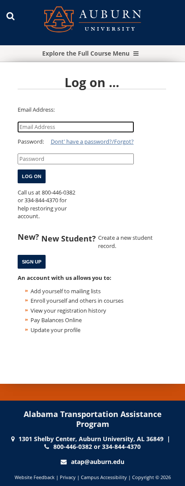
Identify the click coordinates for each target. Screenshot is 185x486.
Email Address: (36, 109)
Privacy (68, 477)
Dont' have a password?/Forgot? (92, 141)
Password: (31, 141)
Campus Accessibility (104, 477)
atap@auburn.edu (97, 462)
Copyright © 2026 (151, 477)
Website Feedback (35, 477)
